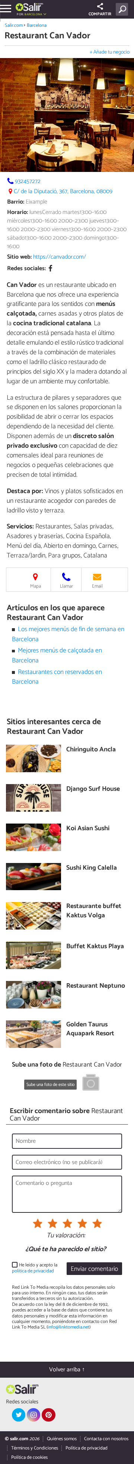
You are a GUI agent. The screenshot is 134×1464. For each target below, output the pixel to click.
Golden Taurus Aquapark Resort (90, 1029)
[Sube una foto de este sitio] (90, 1084)
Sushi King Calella (91, 868)
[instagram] (33, 1415)
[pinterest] (48, 1415)
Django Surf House (93, 789)
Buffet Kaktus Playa (95, 947)
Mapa (35, 586)
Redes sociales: (26, 268)
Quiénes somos (62, 1439)
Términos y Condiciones (34, 1448)
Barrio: (15, 202)
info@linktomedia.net (68, 1327)
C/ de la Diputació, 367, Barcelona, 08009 (63, 191)
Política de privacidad (87, 1448)
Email (97, 586)
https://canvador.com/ (59, 257)
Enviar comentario (94, 1269)
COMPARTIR (100, 14)
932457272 (28, 181)
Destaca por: (25, 491)
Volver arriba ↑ (67, 1370)
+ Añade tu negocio (110, 52)
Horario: (17, 212)
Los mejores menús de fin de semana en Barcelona (68, 634)
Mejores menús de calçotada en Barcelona (57, 655)
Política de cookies (29, 1457)
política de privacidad (33, 1271)
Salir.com (14, 25)
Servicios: (20, 526)
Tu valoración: (66, 1236)
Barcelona (37, 25)
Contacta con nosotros (106, 1439)
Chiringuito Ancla (91, 750)
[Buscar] (123, 9)
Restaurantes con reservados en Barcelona (57, 677)
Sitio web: (19, 257)
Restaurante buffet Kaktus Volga (93, 911)
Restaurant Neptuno (95, 986)
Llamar (66, 586)
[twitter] (18, 1415)
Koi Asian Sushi (87, 829)
